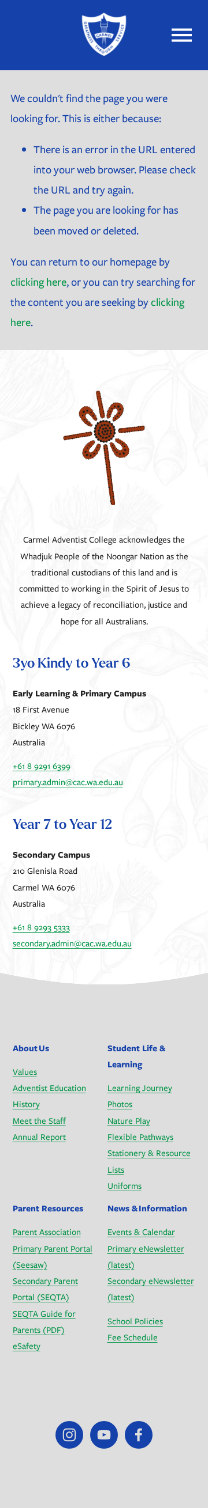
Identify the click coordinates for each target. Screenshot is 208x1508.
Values (25, 1072)
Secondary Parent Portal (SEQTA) (45, 1289)
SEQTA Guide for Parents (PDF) (44, 1322)
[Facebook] (139, 1435)
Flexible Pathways (140, 1137)
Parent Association (47, 1232)
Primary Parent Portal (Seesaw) (52, 1256)
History (26, 1104)
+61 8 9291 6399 (41, 766)
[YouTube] (104, 1435)
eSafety (26, 1346)
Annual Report (39, 1137)
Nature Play (128, 1121)
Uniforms (124, 1186)
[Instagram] (69, 1435)
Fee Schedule (132, 1337)
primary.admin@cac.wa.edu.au (68, 782)
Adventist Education (49, 1088)
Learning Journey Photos (139, 1096)
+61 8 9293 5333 (41, 927)
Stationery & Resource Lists (149, 1161)
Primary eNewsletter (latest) (145, 1256)
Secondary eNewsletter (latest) (150, 1289)
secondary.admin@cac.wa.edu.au (72, 943)
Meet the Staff (39, 1121)
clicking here (38, 282)
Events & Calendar (141, 1232)
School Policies (135, 1321)
